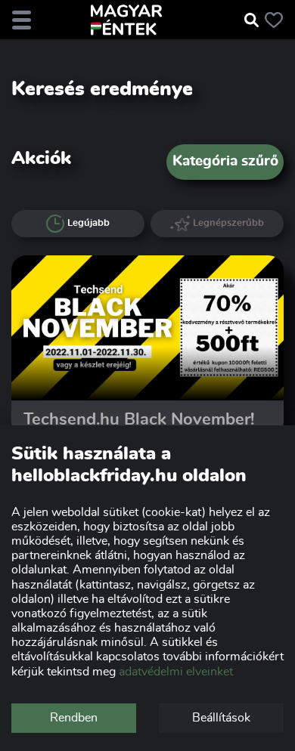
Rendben (74, 718)
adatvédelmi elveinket (176, 672)
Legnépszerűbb (228, 223)
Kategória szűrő (225, 161)
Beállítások (221, 718)
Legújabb (88, 223)
